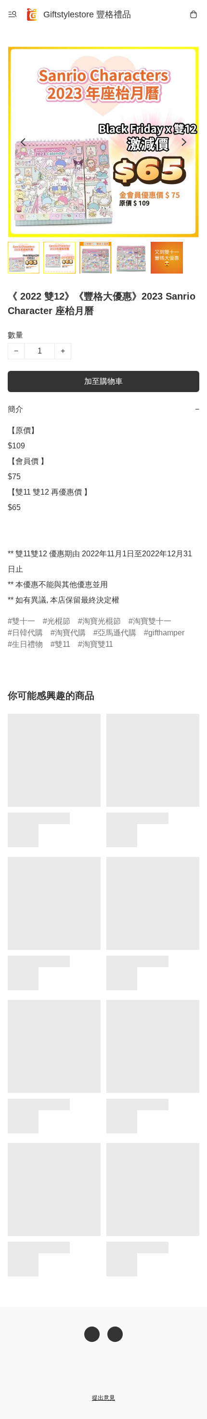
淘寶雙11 (97, 644)
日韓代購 (27, 633)
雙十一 (23, 621)
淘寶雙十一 (152, 621)
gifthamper (166, 633)
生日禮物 (27, 644)
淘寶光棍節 (101, 621)
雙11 (62, 644)
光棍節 (58, 621)
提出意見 (103, 1397)
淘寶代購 (70, 633)
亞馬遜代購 (117, 633)
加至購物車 (103, 381)
